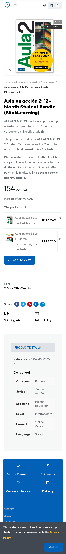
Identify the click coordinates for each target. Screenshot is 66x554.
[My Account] (44, 5)
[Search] (37, 5)
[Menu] (15, 5)
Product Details (28, 347)
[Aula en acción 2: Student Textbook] (9, 220)
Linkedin (36, 304)
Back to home (60, 87)
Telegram (42, 304)
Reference (20, 359)
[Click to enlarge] (10, 69)
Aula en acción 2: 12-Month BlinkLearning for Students (26, 241)
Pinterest (29, 304)
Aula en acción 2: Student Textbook (26, 220)
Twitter (23, 304)
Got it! (53, 547)
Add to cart (22, 260)
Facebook (16, 304)
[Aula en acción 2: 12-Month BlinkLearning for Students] (9, 238)
